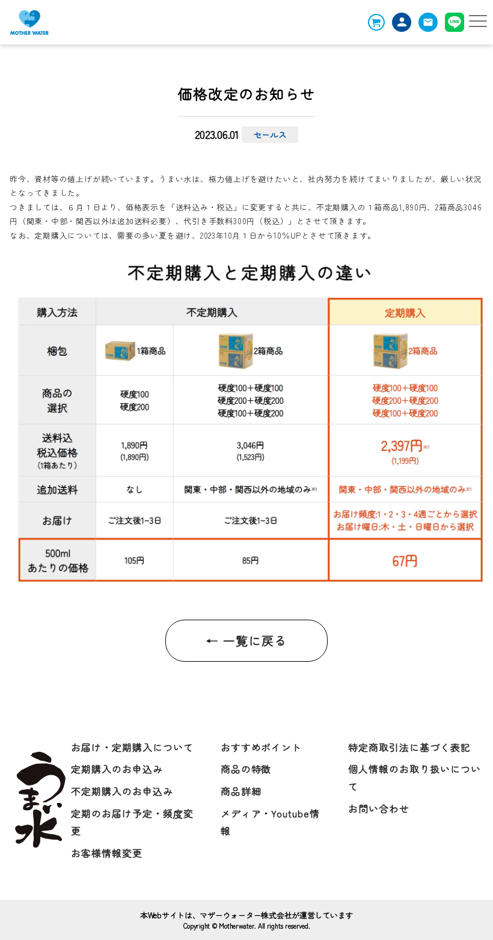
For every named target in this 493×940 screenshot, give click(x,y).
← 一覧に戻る (246, 640)
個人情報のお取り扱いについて (414, 777)
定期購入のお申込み (117, 768)
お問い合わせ (378, 808)
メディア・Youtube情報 (270, 822)
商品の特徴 (246, 768)
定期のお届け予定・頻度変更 (132, 822)
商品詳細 (241, 791)
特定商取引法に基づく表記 (409, 747)
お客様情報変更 (106, 853)
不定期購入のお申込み (122, 791)
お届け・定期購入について (132, 747)
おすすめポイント (261, 747)
